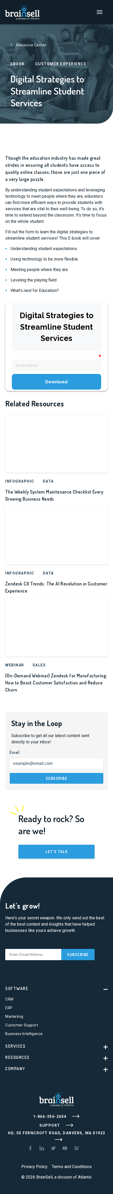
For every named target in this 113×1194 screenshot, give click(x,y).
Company (15, 1068)
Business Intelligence (24, 1034)
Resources (17, 1057)
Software (16, 988)
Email (14, 752)
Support (50, 1125)
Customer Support (21, 1025)
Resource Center (31, 45)
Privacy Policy (34, 1166)
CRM (9, 999)
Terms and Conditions (72, 1166)
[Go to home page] (22, 11)
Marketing (14, 1016)
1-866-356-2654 (50, 1116)
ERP (9, 1008)
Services (15, 1046)
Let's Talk (56, 851)
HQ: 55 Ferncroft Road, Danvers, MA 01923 (56, 1133)
